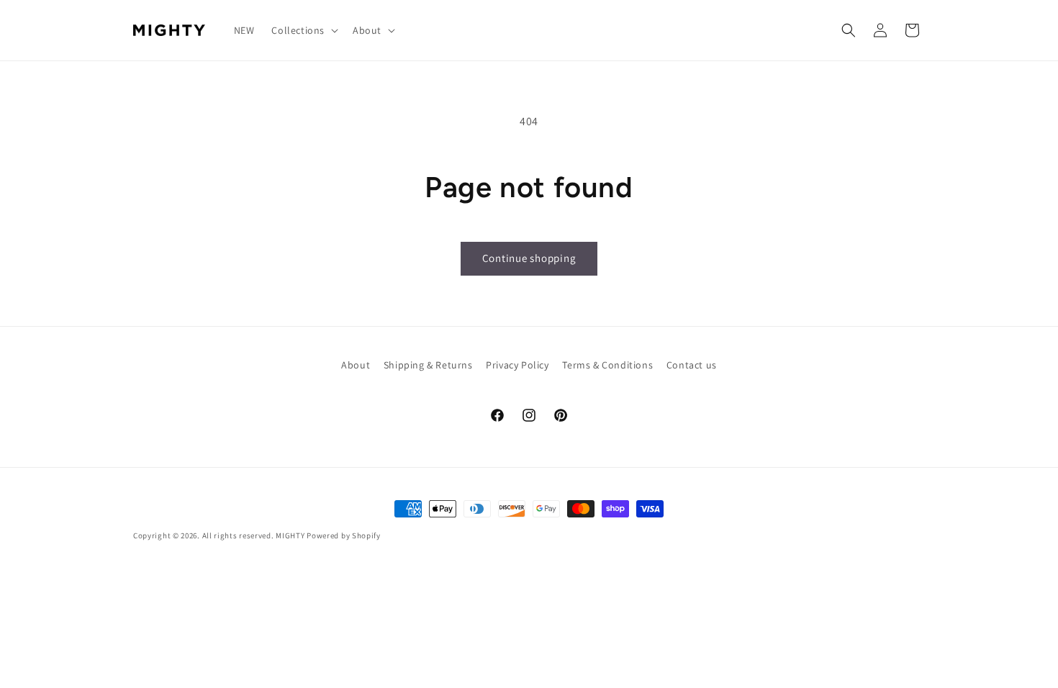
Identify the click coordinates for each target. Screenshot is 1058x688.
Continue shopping (529, 258)
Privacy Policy (517, 364)
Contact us (691, 364)
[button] (303, 30)
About (355, 364)
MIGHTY (290, 535)
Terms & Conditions (607, 364)
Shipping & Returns (428, 364)
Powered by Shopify (344, 535)
